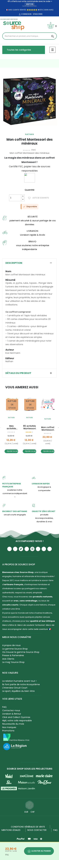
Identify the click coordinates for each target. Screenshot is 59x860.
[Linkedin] (38, 549)
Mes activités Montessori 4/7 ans (11, 427)
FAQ (4, 706)
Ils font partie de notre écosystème (21, 684)
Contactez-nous (11, 710)
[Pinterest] (49, 549)
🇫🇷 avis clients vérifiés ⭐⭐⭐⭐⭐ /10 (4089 (27, 10)
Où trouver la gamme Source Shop (20, 652)
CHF (33, 811)
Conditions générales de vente (28, 826)
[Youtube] (9, 549)
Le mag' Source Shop (13, 662)
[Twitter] (44, 549)
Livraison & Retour (11, 713)
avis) (51, 10)
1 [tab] (26, 130)
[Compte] (19, 14)
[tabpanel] (29, 101)
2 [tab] (29, 130)
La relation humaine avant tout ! (19, 680)
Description (13, 263)
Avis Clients (8, 658)
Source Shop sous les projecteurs (29, 768)
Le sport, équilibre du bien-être (18, 691)
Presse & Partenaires (13, 655)
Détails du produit (18, 373)
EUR (26, 811)
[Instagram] (15, 549)
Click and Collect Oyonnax (16, 717)
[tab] (29, 263)
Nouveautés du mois (13, 723)
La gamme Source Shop (15, 648)
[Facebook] (27, 549)
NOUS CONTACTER (36, 830)
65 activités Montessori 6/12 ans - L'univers (29, 427)
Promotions (8, 730)
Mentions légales (11, 830)
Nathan (29, 134)
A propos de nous (11, 645)
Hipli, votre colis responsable (17, 720)
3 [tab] (32, 130)
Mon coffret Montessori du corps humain (47, 428)
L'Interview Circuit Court (14, 687)
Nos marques (9, 727)
